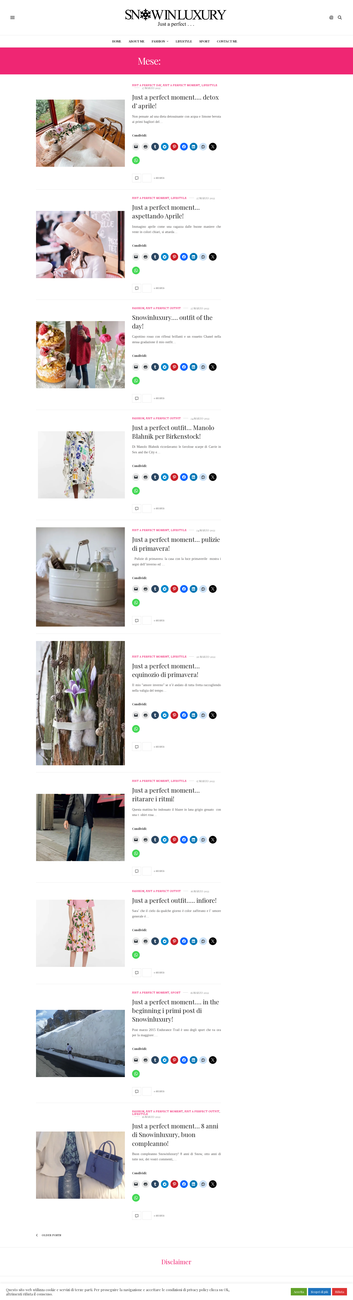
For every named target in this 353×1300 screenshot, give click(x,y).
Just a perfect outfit (163, 308)
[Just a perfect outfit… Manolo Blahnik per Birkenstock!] (80, 464)
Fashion (158, 41)
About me (136, 41)
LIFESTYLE (184, 41)
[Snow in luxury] (176, 17)
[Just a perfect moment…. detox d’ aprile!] (80, 133)
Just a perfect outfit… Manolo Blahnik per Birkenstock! (173, 431)
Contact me (227, 41)
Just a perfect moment (181, 85)
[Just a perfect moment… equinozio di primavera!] (80, 703)
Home (116, 41)
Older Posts (51, 1235)
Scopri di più (319, 1292)
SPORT (204, 41)
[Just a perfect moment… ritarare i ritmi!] (80, 827)
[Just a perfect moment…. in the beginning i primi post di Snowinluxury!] (80, 1043)
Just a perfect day (146, 85)
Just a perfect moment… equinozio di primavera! (166, 670)
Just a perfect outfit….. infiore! (174, 900)
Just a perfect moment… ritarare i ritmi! (166, 794)
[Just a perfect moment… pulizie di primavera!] (80, 577)
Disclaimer (176, 1262)
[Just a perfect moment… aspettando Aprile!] (80, 244)
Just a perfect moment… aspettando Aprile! (166, 211)
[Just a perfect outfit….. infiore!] (80, 933)
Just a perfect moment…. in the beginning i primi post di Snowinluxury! (175, 1011)
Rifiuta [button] (339, 1292)
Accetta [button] (299, 1292)
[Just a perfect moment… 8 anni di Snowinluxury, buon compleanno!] (80, 1165)
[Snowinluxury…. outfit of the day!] (80, 354)
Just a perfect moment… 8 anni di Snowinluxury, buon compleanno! (175, 1135)
